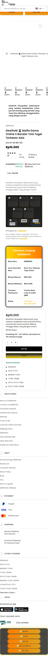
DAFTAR (24, 349)
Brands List (4, 464)
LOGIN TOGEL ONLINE (8, 588)
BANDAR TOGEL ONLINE (9, 580)
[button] (40, 26)
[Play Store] (21, 610)
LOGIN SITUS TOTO (7, 584)
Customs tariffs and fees (10, 425)
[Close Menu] (2, 5)
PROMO (25, 631)
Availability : (10, 165)
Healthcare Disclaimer (9, 445)
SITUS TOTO (5, 564)
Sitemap (3, 417)
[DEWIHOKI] (11, 4)
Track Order (5, 421)
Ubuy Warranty (6, 441)
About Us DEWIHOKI (8, 400)
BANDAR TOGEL (6, 568)
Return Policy (5, 472)
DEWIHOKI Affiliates (8, 488)
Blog (2, 476)
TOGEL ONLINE (6, 572)
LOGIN (11, 12)
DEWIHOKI (10, 126)
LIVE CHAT (25, 651)
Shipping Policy (6, 429)
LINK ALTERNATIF (25, 646)
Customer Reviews (8, 468)
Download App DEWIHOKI (10, 460)
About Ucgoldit (6, 484)
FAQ (1, 480)
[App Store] (7, 610)
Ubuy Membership (7, 437)
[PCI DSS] (5, 623)
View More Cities (7, 592)
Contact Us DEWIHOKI (9, 405)
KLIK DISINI (23, 238)
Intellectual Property (8, 413)
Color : (12, 173)
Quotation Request (8, 409)
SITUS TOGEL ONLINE (8, 576)
